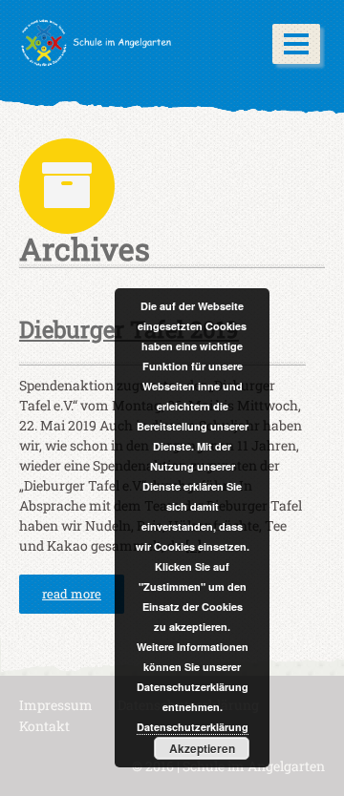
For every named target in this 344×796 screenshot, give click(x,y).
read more (71, 593)
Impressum (56, 705)
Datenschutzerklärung (192, 727)
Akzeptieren (202, 748)
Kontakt (44, 726)
